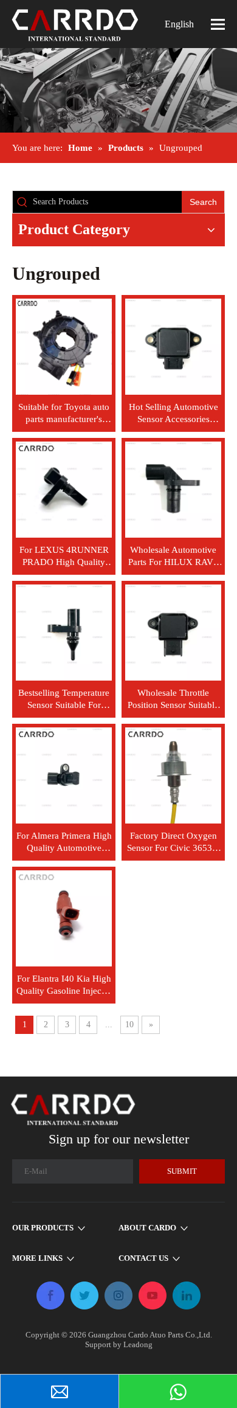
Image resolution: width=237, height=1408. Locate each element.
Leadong (138, 1344)
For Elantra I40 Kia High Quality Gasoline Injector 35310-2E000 (64, 985)
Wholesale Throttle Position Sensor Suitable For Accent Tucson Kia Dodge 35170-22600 (173, 699)
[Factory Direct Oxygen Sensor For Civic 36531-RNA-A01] (173, 774)
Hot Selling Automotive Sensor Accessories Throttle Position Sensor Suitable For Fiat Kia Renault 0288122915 (173, 413)
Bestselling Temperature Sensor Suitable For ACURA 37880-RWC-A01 (63, 699)
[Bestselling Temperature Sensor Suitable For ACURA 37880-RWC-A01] (64, 631)
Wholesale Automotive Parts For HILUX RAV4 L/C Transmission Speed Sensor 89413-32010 (173, 556)
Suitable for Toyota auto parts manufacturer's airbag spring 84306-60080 (63, 413)
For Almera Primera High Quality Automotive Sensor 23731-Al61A (64, 842)
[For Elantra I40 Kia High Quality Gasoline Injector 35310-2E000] (64, 917)
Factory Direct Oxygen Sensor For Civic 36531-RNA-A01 (173, 842)
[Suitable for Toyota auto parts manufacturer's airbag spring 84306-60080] (64, 345)
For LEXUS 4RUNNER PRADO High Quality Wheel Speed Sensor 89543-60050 (64, 556)
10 (129, 1024)
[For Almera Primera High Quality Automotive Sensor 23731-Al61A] (64, 774)
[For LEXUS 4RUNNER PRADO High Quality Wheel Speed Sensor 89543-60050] (64, 488)
